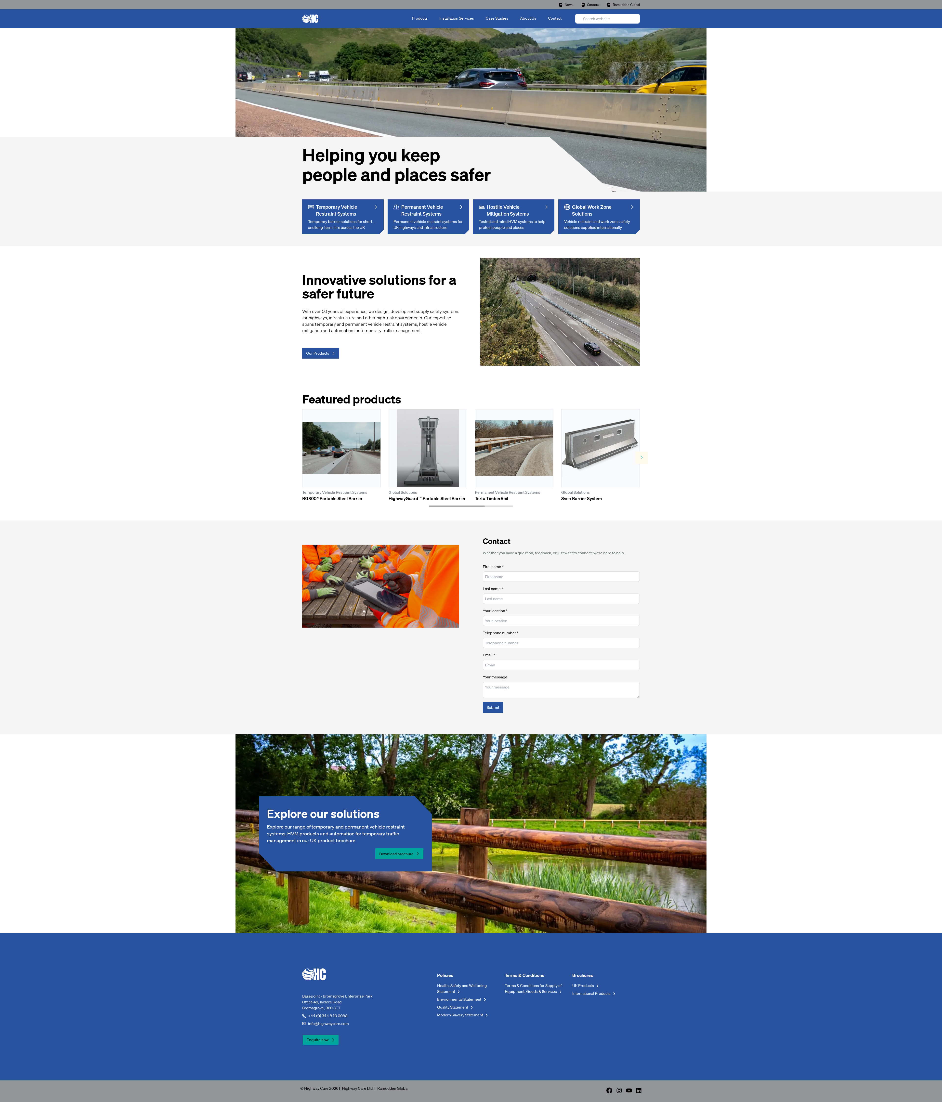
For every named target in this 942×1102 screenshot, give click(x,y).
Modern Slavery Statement (460, 1014)
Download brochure (396, 853)
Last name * (493, 588)
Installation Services (456, 18)
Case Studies (497, 18)
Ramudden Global (626, 4)
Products (420, 18)
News (569, 4)
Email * (489, 654)
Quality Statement (453, 1007)
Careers (593, 4)
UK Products (583, 985)
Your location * (495, 610)
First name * (493, 566)
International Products (591, 993)
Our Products (317, 353)
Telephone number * (501, 632)
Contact (555, 18)
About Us (528, 18)
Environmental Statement (459, 999)
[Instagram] (619, 1091)
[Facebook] (609, 1091)
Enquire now (318, 1039)
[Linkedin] (639, 1091)
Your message (495, 676)
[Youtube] (629, 1091)
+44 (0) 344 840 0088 (328, 1015)
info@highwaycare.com (328, 1023)
